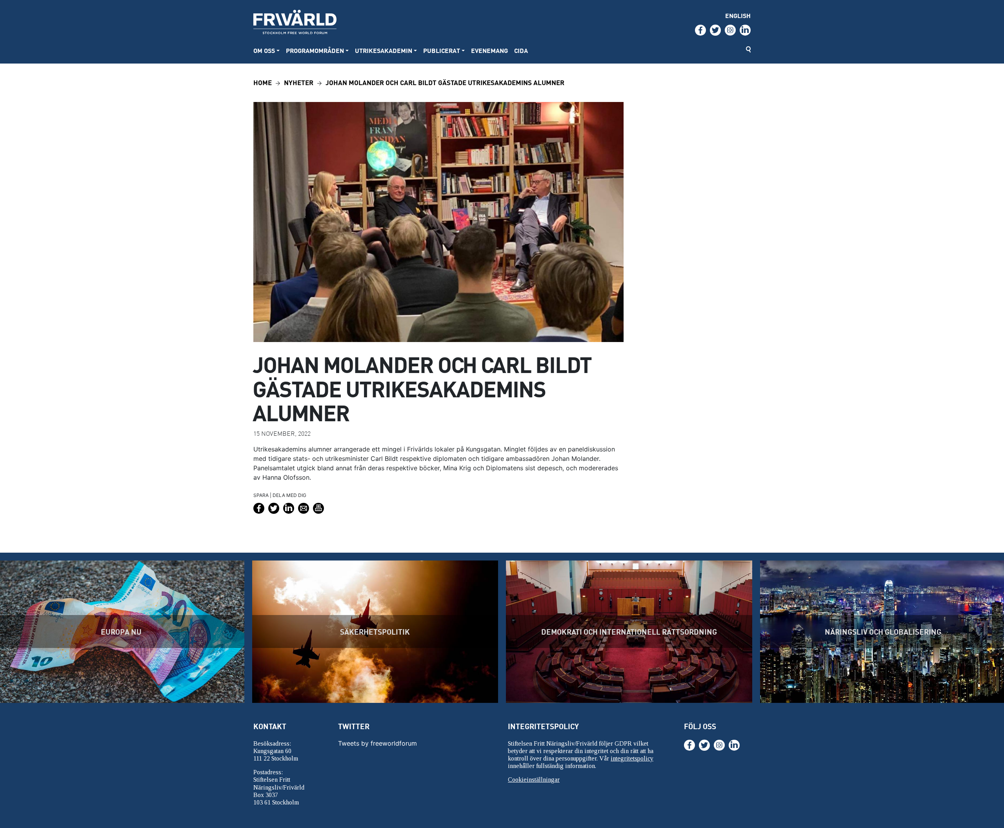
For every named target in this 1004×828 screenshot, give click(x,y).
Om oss (264, 50)
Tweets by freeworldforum (377, 743)
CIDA (521, 50)
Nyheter (298, 82)
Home (262, 82)
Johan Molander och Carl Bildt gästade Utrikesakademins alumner (445, 82)
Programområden (315, 50)
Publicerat (441, 50)
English (738, 15)
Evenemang (489, 50)
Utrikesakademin (383, 50)
